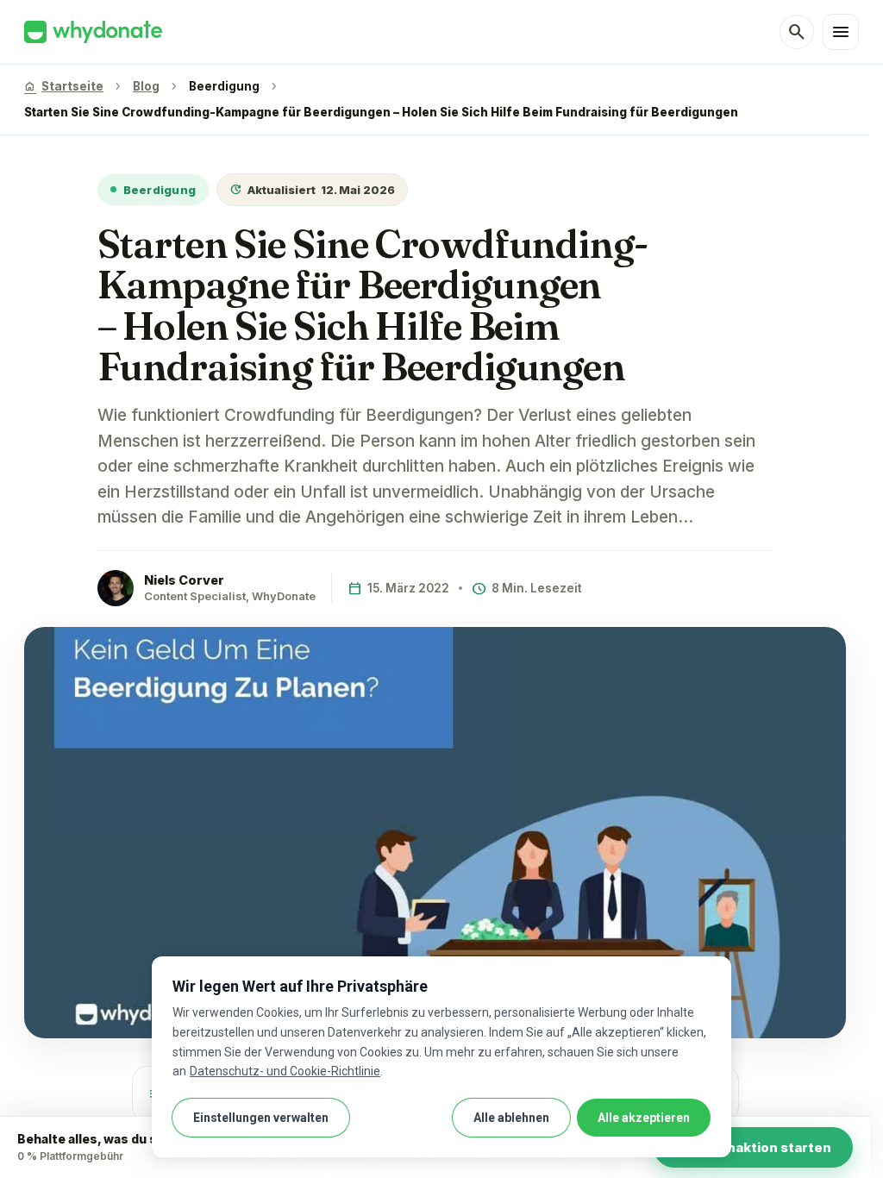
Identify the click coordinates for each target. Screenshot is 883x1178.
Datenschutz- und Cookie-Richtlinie (285, 1071)
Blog (146, 86)
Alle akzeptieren (644, 1118)
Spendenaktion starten (753, 1147)
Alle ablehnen (511, 1118)
